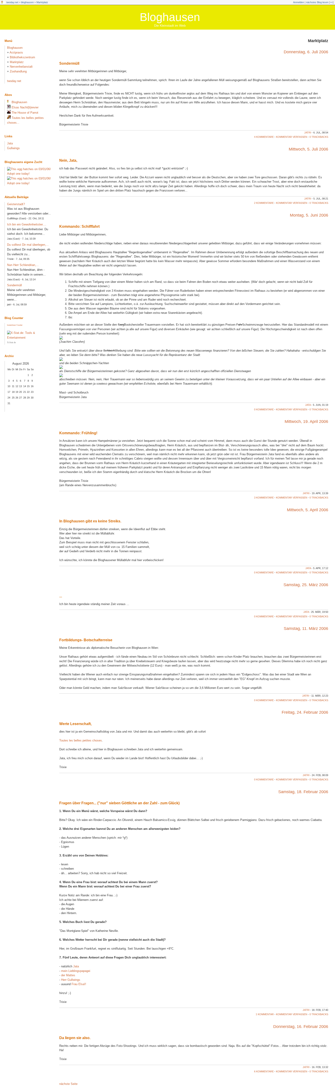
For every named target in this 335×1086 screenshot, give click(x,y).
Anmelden (298, 2)
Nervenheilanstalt (21, 66)
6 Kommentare (264, 1071)
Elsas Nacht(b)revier (25, 107)
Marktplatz (42, 2)
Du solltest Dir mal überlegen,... (28, 244)
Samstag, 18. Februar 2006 (303, 792)
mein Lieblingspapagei (75, 971)
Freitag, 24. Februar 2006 (305, 712)
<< (331, 2)
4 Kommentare (264, 136)
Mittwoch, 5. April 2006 (307, 510)
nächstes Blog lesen (317, 2)
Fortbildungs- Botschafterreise (85, 640)
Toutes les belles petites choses (80, 740)
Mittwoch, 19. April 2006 (306, 421)
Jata (308, 405)
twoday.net (12, 2)
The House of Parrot (25, 112)
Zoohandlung (18, 71)
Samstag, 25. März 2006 (305, 585)
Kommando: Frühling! (78, 433)
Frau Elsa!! (79, 984)
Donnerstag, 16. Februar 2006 (300, 1026)
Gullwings (13, 148)
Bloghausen (170, 17)
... (60, 596)
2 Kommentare (264, 203)
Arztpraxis (16, 52)
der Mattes (68, 975)
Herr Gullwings (70, 979)
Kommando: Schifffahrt (79, 226)
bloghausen (27, 2)
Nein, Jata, (68, 160)
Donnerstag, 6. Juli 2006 (306, 52)
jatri (307, 132)
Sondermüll (69, 63)
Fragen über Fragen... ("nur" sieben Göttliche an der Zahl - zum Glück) (119, 803)
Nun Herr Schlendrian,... (23, 265)
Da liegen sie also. (74, 1038)
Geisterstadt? (16, 204)
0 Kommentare (264, 409)
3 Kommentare (264, 497)
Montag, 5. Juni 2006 (309, 215)
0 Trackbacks (318, 136)
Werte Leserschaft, (75, 724)
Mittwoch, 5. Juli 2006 (308, 149)
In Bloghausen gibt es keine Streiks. (90, 521)
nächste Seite (68, 1084)
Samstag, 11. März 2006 (306, 628)
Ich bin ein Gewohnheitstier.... (26, 224)
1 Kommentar (265, 1014)
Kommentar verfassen (291, 136)
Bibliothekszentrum (22, 57)
